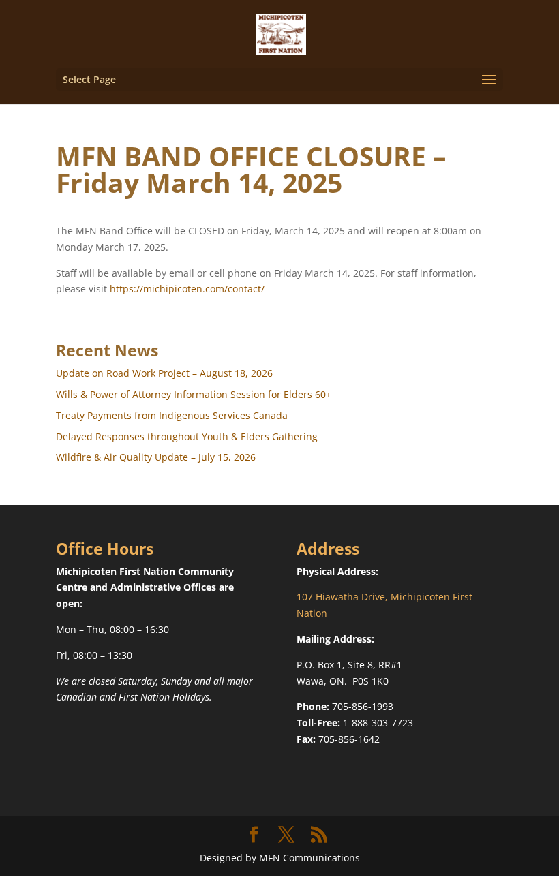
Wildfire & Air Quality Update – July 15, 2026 (156, 456)
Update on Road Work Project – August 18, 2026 (164, 373)
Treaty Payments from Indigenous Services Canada (172, 415)
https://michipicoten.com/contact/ (187, 288)
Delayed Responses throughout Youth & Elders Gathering (187, 436)
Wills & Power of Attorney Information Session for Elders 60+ (193, 394)
